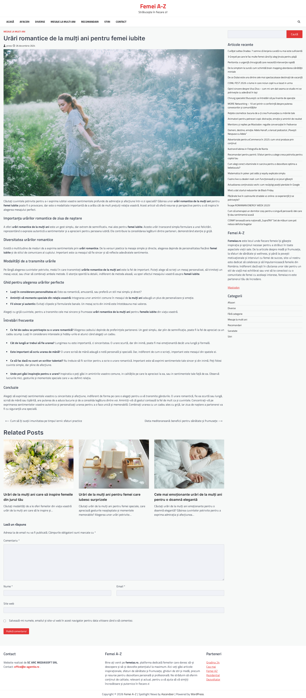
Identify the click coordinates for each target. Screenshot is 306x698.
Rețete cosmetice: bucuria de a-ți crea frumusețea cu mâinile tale (261, 113)
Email (121, 586)
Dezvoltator (213, 679)
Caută (294, 34)
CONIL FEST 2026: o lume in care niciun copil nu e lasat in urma (260, 83)
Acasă (10, 22)
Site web (9, 603)
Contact (121, 22)
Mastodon (234, 287)
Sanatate (232, 330)
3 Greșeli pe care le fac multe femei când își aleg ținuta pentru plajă (262, 56)
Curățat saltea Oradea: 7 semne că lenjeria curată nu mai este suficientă (265, 51)
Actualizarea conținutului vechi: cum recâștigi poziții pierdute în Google (264, 184)
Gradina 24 (213, 662)
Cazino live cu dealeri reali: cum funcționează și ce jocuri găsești (260, 179)
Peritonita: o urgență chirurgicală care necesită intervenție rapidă (261, 62)
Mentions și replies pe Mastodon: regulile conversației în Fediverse (262, 124)
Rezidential (213, 675)
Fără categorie (235, 313)
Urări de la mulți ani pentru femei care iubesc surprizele (109, 497)
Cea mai (211, 667)
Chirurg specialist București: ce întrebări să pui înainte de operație (261, 98)
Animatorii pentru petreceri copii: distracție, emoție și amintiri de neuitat (265, 119)
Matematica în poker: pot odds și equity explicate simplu (256, 173)
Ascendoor (167, 694)
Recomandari (90, 22)
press (9, 45)
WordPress (197, 694)
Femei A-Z (153, 6)
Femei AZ (212, 671)
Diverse (40, 22)
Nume (8, 586)
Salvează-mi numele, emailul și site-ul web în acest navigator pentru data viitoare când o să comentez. (71, 620)
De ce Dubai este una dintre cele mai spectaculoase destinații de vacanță (265, 77)
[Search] (299, 21)
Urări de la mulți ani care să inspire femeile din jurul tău (38, 497)
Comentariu (12, 540)
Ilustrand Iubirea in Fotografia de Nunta (248, 149)
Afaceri (24, 22)
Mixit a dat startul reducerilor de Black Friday (251, 190)
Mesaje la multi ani (63, 22)
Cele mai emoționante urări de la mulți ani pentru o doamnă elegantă (188, 497)
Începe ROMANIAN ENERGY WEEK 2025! (249, 205)
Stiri (107, 22)
